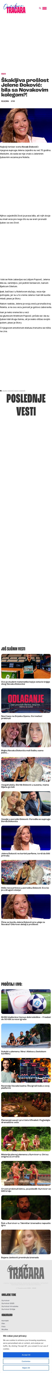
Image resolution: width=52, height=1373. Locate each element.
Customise (26, 1361)
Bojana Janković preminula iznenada (20, 1258)
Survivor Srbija (8, 1309)
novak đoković (19, 391)
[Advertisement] (26, 44)
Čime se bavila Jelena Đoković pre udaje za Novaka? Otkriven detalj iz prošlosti (23, 923)
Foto (3, 1327)
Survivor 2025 (8, 1303)
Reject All (26, 1368)
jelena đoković (8, 391)
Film (3, 1324)
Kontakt (5, 1321)
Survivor (6, 1301)
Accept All (26, 1355)
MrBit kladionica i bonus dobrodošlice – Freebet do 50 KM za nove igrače (26, 1018)
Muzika (5, 1329)
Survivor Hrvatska (10, 1306)
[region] (26, 1352)
